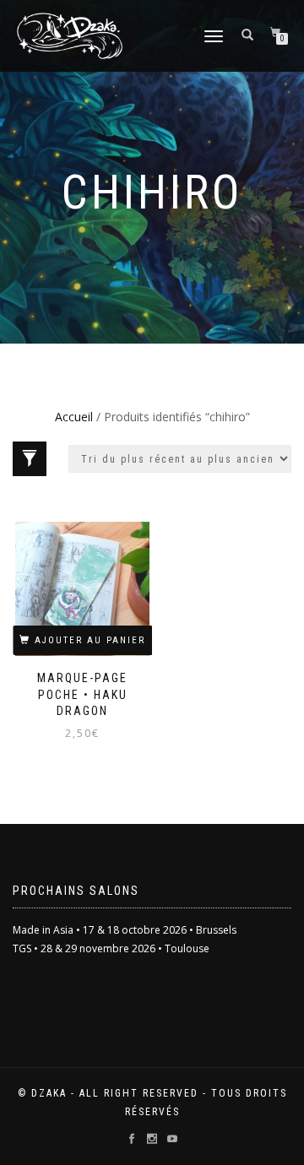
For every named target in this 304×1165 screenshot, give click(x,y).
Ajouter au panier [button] (90, 640)
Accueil (74, 417)
